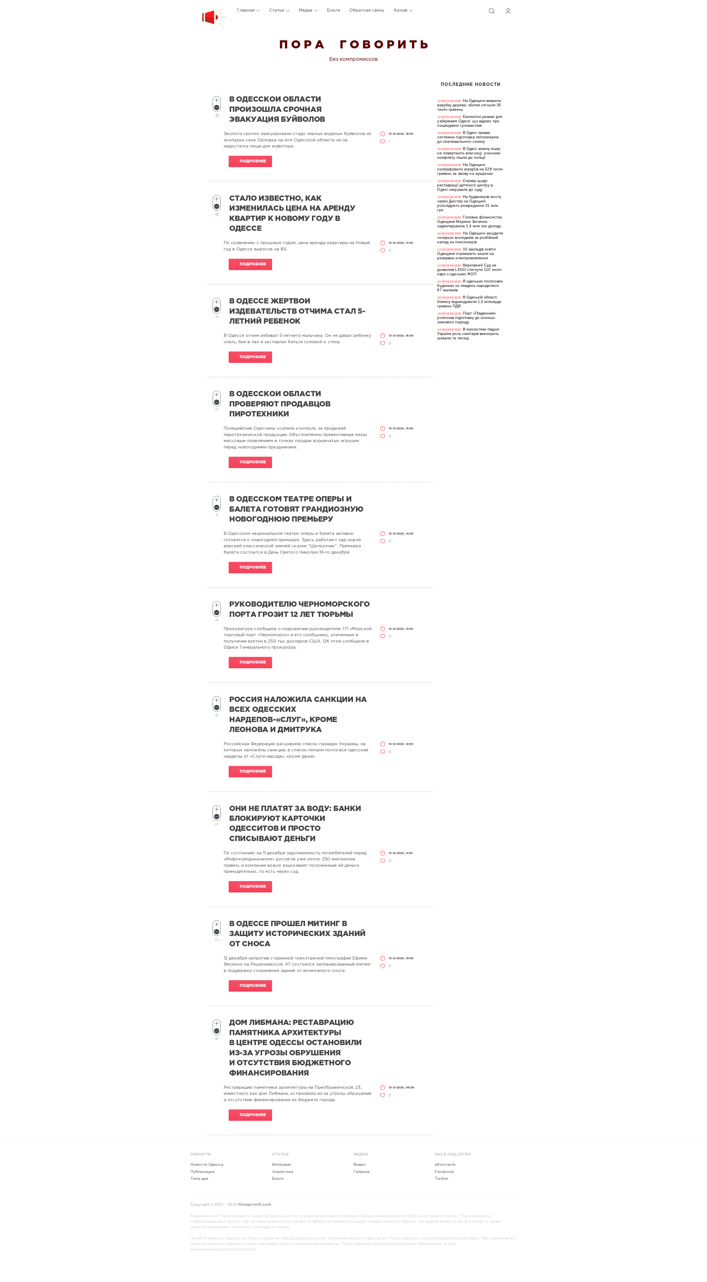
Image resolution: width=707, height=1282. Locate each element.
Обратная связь (366, 10)
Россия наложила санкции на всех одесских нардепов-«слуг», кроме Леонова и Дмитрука (298, 714)
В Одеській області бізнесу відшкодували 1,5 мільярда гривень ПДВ (469, 301)
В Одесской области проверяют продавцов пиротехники (280, 404)
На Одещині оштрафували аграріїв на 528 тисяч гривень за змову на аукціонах (470, 169)
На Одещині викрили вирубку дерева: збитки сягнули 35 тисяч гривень (469, 105)
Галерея (362, 1171)
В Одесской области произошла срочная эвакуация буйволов (277, 109)
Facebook (444, 1171)
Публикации (203, 1171)
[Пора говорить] (209, 10)
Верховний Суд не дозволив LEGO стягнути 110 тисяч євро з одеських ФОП (469, 269)
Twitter (441, 1178)
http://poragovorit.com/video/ (450, 1238)
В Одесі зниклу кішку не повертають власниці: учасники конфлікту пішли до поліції (468, 153)
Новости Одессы (207, 1164)
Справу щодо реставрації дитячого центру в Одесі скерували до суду (464, 185)
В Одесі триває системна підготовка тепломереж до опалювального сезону (467, 137)
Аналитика (282, 1171)
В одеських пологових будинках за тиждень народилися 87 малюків (470, 285)
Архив (400, 10)
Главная (246, 10)
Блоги (333, 10)
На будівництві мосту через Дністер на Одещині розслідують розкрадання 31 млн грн (469, 203)
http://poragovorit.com (394, 1244)
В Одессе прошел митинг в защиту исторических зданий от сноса (297, 934)
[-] (216, 107)
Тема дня (199, 1178)
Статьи (276, 10)
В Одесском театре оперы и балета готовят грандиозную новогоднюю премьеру (296, 509)
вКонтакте (445, 1164)
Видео (360, 1164)
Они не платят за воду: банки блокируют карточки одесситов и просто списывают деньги (295, 823)
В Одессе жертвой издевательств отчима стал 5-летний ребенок (297, 311)
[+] (216, 100)
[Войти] (508, 11)
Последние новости (470, 85)
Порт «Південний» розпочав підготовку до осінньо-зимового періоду (466, 317)
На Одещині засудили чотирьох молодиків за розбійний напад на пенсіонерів (470, 237)
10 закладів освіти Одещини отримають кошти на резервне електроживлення (466, 253)
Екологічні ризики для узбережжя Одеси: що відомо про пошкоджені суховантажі (469, 121)
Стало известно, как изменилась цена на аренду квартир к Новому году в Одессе (292, 213)
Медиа (306, 10)
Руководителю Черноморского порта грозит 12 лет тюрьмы (299, 609)
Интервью (281, 1164)
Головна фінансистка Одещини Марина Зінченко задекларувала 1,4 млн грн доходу (469, 221)
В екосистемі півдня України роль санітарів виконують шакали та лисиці (468, 333)
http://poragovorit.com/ (303, 1238)
